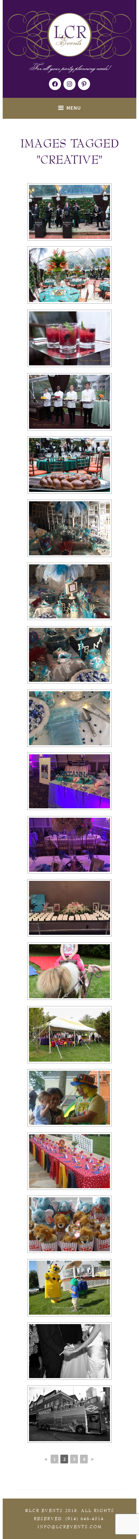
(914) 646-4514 (84, 1518)
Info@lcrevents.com (69, 1527)
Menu (73, 108)
